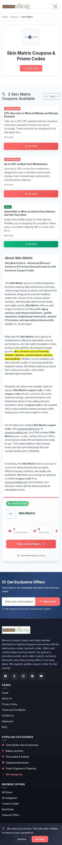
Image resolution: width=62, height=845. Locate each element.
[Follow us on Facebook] (5, 676)
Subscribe (49, 601)
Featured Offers (10, 815)
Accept (40, 839)
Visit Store (33, 68)
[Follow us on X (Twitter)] (14, 676)
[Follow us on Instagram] (23, 676)
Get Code (32, 146)
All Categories (14, 774)
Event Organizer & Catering (21, 768)
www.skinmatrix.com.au (33, 555)
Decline (21, 839)
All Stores (7, 792)
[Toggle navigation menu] (55, 6)
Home (5, 692)
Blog (4, 726)
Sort (52, 96)
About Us (7, 698)
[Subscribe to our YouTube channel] (41, 676)
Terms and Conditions (14, 709)
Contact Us (8, 715)
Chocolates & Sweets (17, 756)
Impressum (8, 721)
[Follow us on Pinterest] (32, 676)
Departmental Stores (17, 762)
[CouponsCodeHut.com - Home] (16, 6)
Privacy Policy (9, 704)
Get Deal (32, 244)
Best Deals (8, 809)
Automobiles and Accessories (22, 745)
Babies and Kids (14, 750)
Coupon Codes (10, 803)
